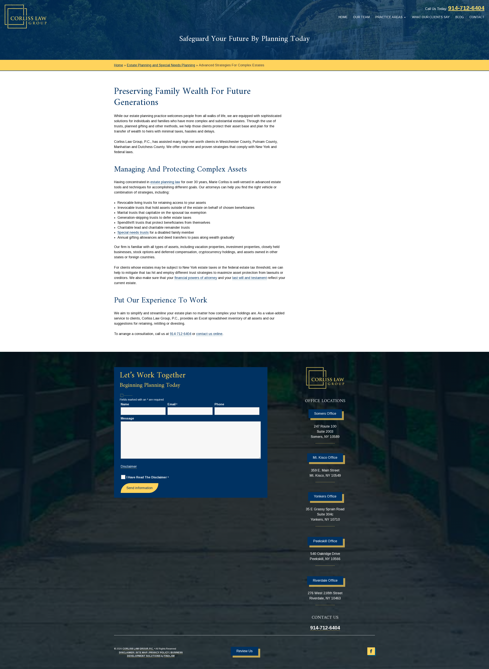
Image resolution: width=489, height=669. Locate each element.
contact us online (209, 334)
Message (127, 418)
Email (172, 404)
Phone (219, 404)
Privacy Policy (159, 652)
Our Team (361, 17)
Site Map (141, 652)
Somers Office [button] (325, 413)
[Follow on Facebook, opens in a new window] (371, 651)
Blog (459, 17)
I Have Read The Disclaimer (147, 477)
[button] (485, 641)
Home (342, 17)
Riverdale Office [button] (325, 580)
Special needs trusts (133, 232)
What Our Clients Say (431, 17)
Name (125, 404)
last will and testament (249, 278)
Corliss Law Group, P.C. (138, 648)
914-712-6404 (466, 8)
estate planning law (165, 182)
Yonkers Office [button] (325, 496)
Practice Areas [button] (388, 17)
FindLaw (169, 656)
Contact (477, 17)
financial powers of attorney (195, 278)
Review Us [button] (244, 651)
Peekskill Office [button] (325, 541)
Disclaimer (129, 466)
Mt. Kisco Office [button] (325, 457)
